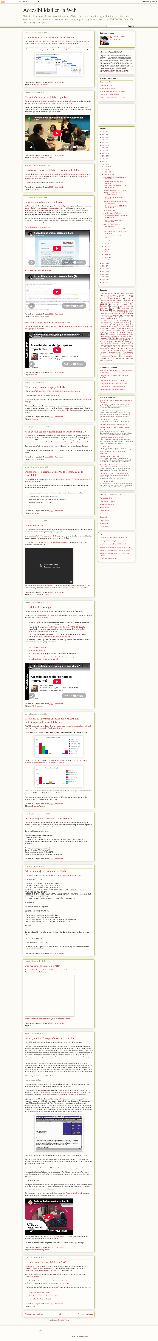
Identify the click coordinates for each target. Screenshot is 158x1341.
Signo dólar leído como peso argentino (112, 438)
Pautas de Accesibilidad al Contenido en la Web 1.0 (116, 550)
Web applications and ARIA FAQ (43, 585)
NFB (115, 336)
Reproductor (114, 346)
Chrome (116, 302)
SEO (121, 348)
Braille (104, 300)
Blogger (85, 1336)
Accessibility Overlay (106, 293)
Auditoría (102, 298)
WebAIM (42, 806)
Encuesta (35, 189)
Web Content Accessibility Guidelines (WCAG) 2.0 (56, 636)
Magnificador (123, 334)
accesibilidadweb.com (107, 504)
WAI (104, 358)
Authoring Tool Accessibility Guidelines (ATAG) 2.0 (61, 627)
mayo (106, 249)
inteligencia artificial (118, 326)
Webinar (108, 360)
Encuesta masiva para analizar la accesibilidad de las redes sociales (62, 174)
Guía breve (108, 320)
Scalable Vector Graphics (33, 1266)
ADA (118, 293)
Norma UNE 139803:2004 (108, 558)
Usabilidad (103, 356)
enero (106, 260)
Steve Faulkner (105, 520)
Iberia (56, 210)
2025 (104, 134)
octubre (106, 172)
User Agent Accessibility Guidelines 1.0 (112, 541)
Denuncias (35, 316)
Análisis (130, 293)
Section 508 (103, 348)
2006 (104, 282)
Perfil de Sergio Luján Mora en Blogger (112, 98)
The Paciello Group (39, 972)
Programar (103, 345)
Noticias (103, 338)
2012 (104, 266)
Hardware (125, 321)
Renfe (104, 347)
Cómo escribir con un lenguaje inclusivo (45, 387)
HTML (34, 84)
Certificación (129, 300)
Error (131, 313)
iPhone (129, 326)
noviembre (107, 169)
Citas (123, 302)
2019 (104, 151)
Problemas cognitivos (39, 157)
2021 (104, 145)
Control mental (125, 306)
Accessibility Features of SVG (35, 1277)
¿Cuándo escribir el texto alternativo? (60, 41)
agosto (106, 241)
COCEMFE (103, 304)
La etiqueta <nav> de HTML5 (109, 419)
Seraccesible (104, 517)
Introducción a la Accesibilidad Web (115, 72)
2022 (104, 142)
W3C (131, 356)
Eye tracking (126, 315)
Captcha (111, 300)
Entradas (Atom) (63, 1320)
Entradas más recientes (34, 1314)
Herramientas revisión (121, 323)
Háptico (117, 320)
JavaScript (103, 328)
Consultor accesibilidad (63, 875)
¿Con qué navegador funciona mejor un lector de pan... (115, 202)
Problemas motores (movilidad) (109, 343)
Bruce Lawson (104, 507)
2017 (104, 156)
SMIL (129, 348)
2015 (104, 161)
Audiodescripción (124, 297)
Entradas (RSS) (38, 1331)
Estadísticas (106, 315)
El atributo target (105, 446)
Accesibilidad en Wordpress (39, 607)
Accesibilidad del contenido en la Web (112, 380)
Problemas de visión (121, 342)
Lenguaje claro (124, 332)
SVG (33, 1306)
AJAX (123, 293)
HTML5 (123, 325)
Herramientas (104, 323)
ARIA (34, 594)
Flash (107, 317)
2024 (104, 137)
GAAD (102, 318)
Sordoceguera (118, 350)
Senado (113, 348)
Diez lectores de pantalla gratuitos (110, 411)
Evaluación (115, 315)
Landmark (40, 594)
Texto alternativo (42, 84)
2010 (104, 271)
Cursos (111, 308)
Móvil (131, 334)
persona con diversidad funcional (48, 395)
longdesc (112, 334)
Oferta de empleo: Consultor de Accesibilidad (48, 818)
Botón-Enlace (129, 298)
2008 (104, 277)
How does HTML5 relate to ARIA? (80, 588)
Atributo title (112, 297)
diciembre (107, 166)
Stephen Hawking (44, 1092)
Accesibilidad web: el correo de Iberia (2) (38, 270)
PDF (113, 338)
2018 (104, 153)
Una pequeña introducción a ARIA (43, 965)
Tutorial (116, 354)
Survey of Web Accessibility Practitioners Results (45, 728)
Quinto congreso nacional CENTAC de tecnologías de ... (116, 206)
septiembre (107, 174)
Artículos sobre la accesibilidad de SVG (45, 1262)
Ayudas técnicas (114, 299)
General (109, 319)
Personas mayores (124, 338)
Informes (105, 326)
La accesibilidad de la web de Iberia (43, 201)
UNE (129, 354)
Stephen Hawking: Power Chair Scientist (78, 1168)
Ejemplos (130, 312)
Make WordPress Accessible (38, 647)
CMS (129, 302)
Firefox (102, 317)
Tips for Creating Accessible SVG (40, 1299)
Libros (102, 334)
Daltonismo (125, 308)
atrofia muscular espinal (64, 1236)
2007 (104, 279)
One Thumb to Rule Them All (72, 1193)
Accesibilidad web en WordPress (55, 657)
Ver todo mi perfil (115, 39)
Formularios (115, 317)
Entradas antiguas (85, 1314)
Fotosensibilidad (126, 317)
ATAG (34, 706)
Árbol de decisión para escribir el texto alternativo (50, 37)
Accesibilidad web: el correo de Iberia (37, 227)
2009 (104, 274)
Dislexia (121, 312)
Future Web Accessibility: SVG (39, 1292)
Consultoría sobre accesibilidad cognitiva (46, 97)
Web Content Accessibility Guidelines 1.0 (113, 544)
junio (105, 246)
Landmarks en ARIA (35, 525)
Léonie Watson (64, 1019)
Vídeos (50, 157)
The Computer (65, 1099)
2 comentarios (59, 1247)
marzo (106, 254)
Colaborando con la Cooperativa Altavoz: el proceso (55, 103)
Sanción (128, 346)
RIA (122, 346)
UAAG (123, 354)
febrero (106, 257)
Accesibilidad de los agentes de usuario (112, 386)
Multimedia (106, 336)
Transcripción (107, 354)
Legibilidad (108, 330)
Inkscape (66, 1283)
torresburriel (104, 523)
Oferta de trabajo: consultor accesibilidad (46, 871)
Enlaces (124, 313)
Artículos (114, 295)
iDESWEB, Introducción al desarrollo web (68, 326)
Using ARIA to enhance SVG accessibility (43, 1296)
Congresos (35, 513)
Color (114, 304)
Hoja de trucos (104, 325)
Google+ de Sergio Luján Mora (109, 95)
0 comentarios (59, 82)
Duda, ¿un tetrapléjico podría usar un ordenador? (50, 1038)
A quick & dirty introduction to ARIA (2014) (39, 970)
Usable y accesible (106, 526)
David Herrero (104, 511)
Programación (126, 343)
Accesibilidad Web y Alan (108, 501)
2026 (104, 132)
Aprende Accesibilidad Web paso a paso (112, 91)
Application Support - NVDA (79, 442)
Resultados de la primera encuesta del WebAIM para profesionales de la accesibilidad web (52, 720)
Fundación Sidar (105, 514)
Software (103, 350)
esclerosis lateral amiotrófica (69, 1092)
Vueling (126, 356)
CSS (101, 308)
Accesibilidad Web (106, 85)
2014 (104, 164)
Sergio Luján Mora (119, 36)
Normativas (124, 336)
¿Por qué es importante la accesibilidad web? (48, 322)
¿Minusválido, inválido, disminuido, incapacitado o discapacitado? (58, 391)
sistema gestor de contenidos (46, 615)
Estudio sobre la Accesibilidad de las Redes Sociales (52, 170)
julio (105, 244)
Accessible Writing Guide (65, 410)
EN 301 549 (106, 313)
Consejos (103, 306)
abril (105, 252)
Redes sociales (128, 345)
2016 (104, 159)
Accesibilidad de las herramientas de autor (113, 383)
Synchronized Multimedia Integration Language (40, 1270)
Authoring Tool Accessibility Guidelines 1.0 (113, 537)
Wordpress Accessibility (37, 650)
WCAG (113, 358)
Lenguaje (35, 419)
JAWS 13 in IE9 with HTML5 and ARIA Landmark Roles (49, 542)
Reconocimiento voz (114, 345)
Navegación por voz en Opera (109, 456)
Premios (102, 340)
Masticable (42, 101)
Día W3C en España (106, 482)
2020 (104, 148)
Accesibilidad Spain (60, 206)
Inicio (61, 1314)
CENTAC (119, 300)
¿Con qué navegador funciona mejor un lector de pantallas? (55, 431)
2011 (104, 269)
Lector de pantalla (38, 459)
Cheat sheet (107, 302)
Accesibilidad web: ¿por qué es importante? (43, 659)
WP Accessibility (34, 653)
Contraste (114, 306)
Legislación (119, 330)
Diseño (114, 312)
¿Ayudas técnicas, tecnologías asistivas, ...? (113, 390)
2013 (104, 263)
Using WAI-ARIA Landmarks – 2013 (44, 536)
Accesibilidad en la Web (50, 9)
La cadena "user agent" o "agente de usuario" (114, 473)
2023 (104, 140)
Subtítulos (111, 352)
